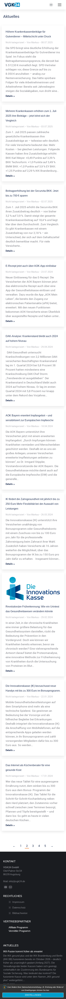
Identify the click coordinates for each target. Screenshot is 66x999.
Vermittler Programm (19, 931)
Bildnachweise (19, 913)
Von (33, 42)
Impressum (18, 902)
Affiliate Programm (18, 927)
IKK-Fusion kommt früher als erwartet (22, 951)
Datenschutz (19, 907)
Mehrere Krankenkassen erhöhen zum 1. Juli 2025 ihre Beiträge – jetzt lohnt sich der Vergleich (31, 116)
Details (9, 96)
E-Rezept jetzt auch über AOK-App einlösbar (31, 266)
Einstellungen (33, 995)
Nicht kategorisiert (15, 42)
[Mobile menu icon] (59, 5)
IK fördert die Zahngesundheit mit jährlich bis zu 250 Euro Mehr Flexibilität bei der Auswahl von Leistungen (33, 504)
